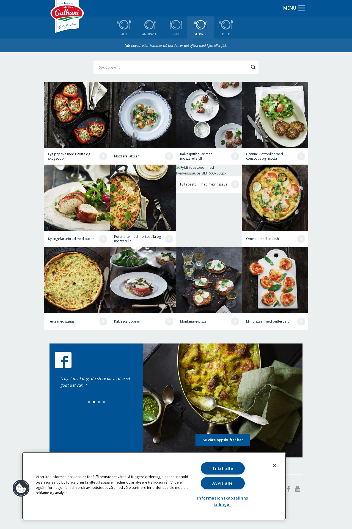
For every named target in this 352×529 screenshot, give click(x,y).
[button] (21, 488)
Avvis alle (222, 483)
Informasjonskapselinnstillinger (222, 501)
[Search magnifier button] (253, 67)
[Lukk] (274, 466)
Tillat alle (222, 468)
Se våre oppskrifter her (223, 439)
